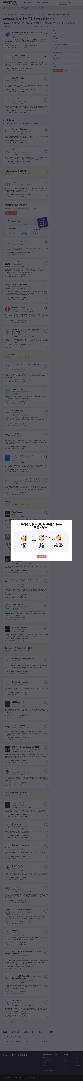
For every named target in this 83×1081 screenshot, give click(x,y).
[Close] (70, 522)
